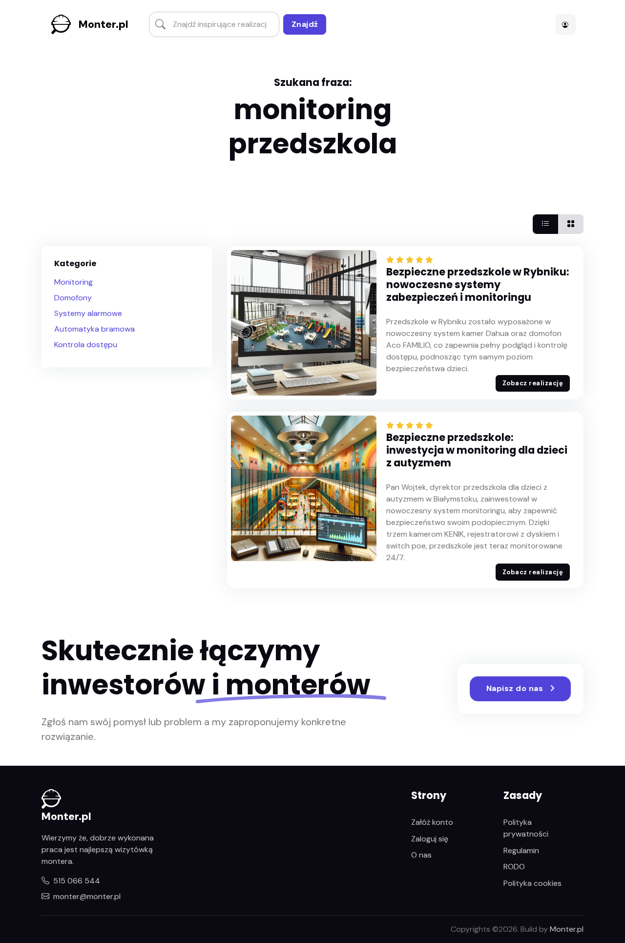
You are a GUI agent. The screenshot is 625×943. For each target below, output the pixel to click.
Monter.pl (103, 24)
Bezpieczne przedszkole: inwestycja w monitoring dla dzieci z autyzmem (476, 450)
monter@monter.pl (87, 896)
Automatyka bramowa (94, 329)
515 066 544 (76, 881)
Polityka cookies (532, 883)
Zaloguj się (429, 839)
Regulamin (521, 850)
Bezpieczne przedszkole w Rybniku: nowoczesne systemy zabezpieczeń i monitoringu (477, 284)
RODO (514, 866)
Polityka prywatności (525, 828)
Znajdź (305, 24)
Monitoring (73, 282)
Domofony (73, 298)
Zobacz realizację (532, 383)
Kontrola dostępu (85, 344)
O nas (421, 855)
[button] (565, 24)
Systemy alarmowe (88, 313)
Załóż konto (432, 822)
